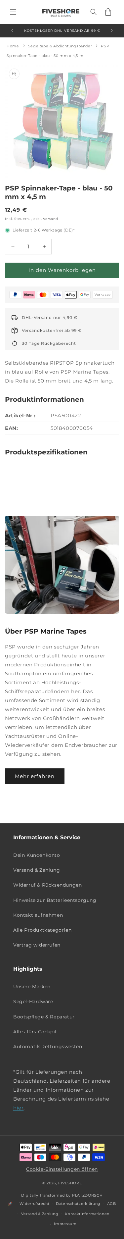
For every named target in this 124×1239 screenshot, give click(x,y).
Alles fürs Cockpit (35, 1032)
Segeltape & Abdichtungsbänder (60, 46)
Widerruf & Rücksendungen (47, 885)
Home (13, 46)
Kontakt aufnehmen (38, 915)
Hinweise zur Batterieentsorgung (55, 900)
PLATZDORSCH (87, 1195)
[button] (13, 12)
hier (18, 1108)
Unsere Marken (32, 987)
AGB (111, 1203)
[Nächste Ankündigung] (111, 30)
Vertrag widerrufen (37, 945)
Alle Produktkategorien (42, 930)
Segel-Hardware (33, 1002)
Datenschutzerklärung (78, 1203)
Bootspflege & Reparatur (44, 1017)
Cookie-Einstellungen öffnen (62, 1169)
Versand (50, 219)
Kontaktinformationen (87, 1214)
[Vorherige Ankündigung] (12, 30)
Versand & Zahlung (36, 870)
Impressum (65, 1223)
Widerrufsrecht (35, 1203)
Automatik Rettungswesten (47, 1047)
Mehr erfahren (35, 776)
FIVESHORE (70, 1183)
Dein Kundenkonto (36, 855)
